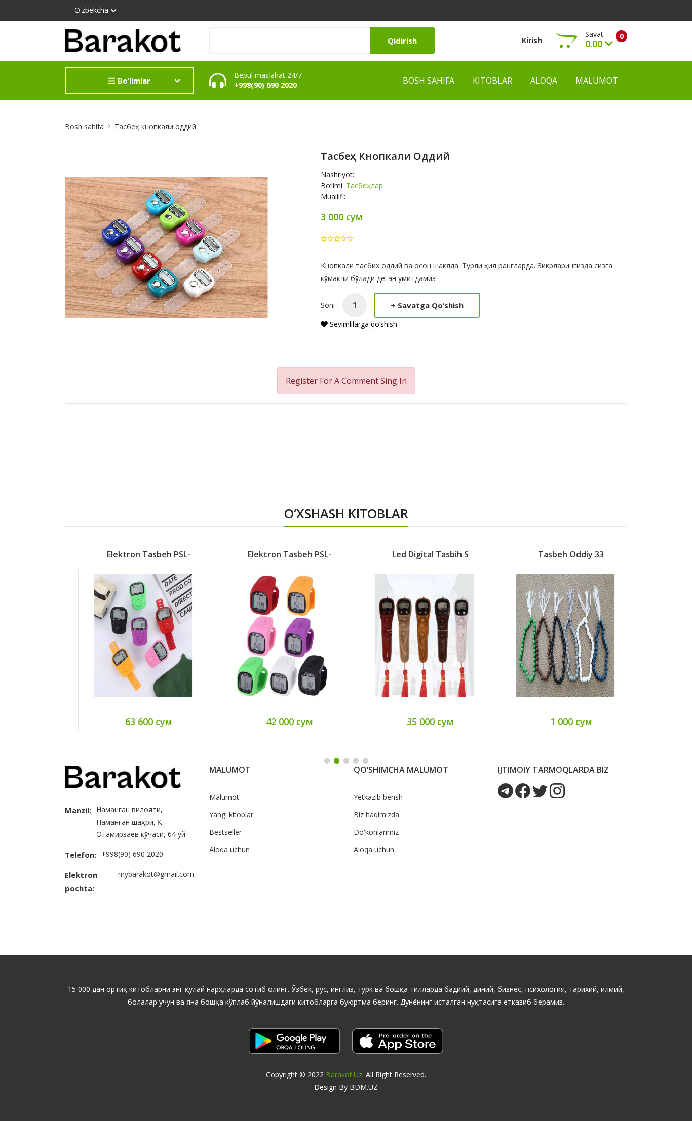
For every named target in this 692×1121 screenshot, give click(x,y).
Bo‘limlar (133, 80)
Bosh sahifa (428, 80)
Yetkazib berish (378, 797)
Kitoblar (492, 80)
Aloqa (543, 80)
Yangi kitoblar (231, 814)
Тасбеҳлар (364, 185)
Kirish (532, 40)
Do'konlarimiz (376, 832)
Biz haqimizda (376, 814)
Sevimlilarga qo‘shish (362, 324)
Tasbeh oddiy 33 (558, 554)
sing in (393, 381)
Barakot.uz (344, 1074)
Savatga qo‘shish (427, 305)
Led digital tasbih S (417, 554)
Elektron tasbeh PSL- (135, 554)
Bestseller (225, 832)
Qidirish (402, 40)
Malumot (596, 80)
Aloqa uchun (229, 849)
